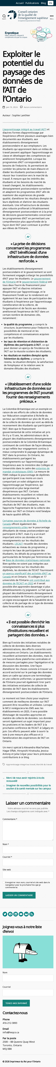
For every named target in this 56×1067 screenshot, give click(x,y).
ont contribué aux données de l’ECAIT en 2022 (26, 582)
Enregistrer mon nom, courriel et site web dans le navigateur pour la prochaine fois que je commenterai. (27, 884)
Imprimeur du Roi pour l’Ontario (25, 1061)
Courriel (7, 857)
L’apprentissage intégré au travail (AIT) (24, 129)
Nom (6, 844)
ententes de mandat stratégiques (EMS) (26, 470)
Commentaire (10, 819)
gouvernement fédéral (34, 281)
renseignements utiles (15, 527)
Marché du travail (44, 764)
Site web (7, 870)
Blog (43, 3)
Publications (32, 3)
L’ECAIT (19, 543)
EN (50, 3)
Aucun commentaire (33, 107)
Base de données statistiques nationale (28, 560)
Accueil (20, 3)
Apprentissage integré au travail (20, 764)
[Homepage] (28, 15)
